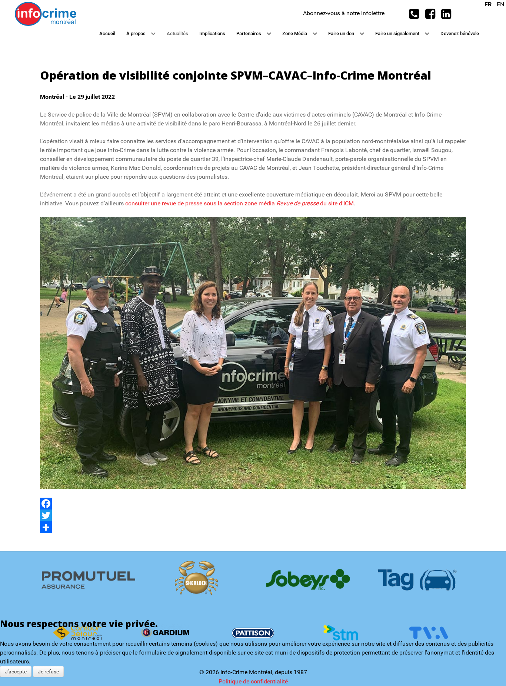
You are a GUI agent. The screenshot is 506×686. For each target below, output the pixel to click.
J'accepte (16, 672)
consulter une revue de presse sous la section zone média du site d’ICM (239, 203)
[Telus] (252, 579)
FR (489, 4)
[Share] (253, 527)
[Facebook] (253, 504)
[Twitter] (253, 515)
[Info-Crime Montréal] (45, 13)
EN (500, 4)
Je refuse (48, 672)
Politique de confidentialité (253, 681)
